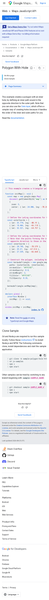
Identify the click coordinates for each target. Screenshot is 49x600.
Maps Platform (28, 3)
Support (5, 535)
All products (7, 577)
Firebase (5, 564)
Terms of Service (9, 539)
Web (5, 11)
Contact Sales (8, 530)
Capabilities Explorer (10, 486)
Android (5, 502)
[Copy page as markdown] (39, 68)
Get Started (10, 18)
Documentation (11, 48)
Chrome (5, 560)
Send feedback (12, 61)
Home (4, 44)
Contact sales (30, 18)
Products (13, 44)
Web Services (7, 515)
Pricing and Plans (9, 526)
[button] (24, 86)
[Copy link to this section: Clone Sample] (21, 331)
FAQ (3, 482)
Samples (8, 51)
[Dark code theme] (40, 185)
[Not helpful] (22, 56)
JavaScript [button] (23, 180)
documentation (17, 118)
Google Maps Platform (28, 44)
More (35, 180)
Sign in (43, 3)
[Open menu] (4, 3)
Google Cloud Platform (11, 568)
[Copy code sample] (45, 185)
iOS (3, 506)
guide (25, 318)
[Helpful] (18, 56)
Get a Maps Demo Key (17, 27)
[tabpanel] (24, 254)
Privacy (13, 588)
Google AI (6, 573)
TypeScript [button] (9, 180)
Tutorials (5, 491)
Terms (4, 588)
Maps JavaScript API (24, 11)
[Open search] (36, 3)
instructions (26, 340)
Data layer (25, 106)
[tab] (9, 180)
